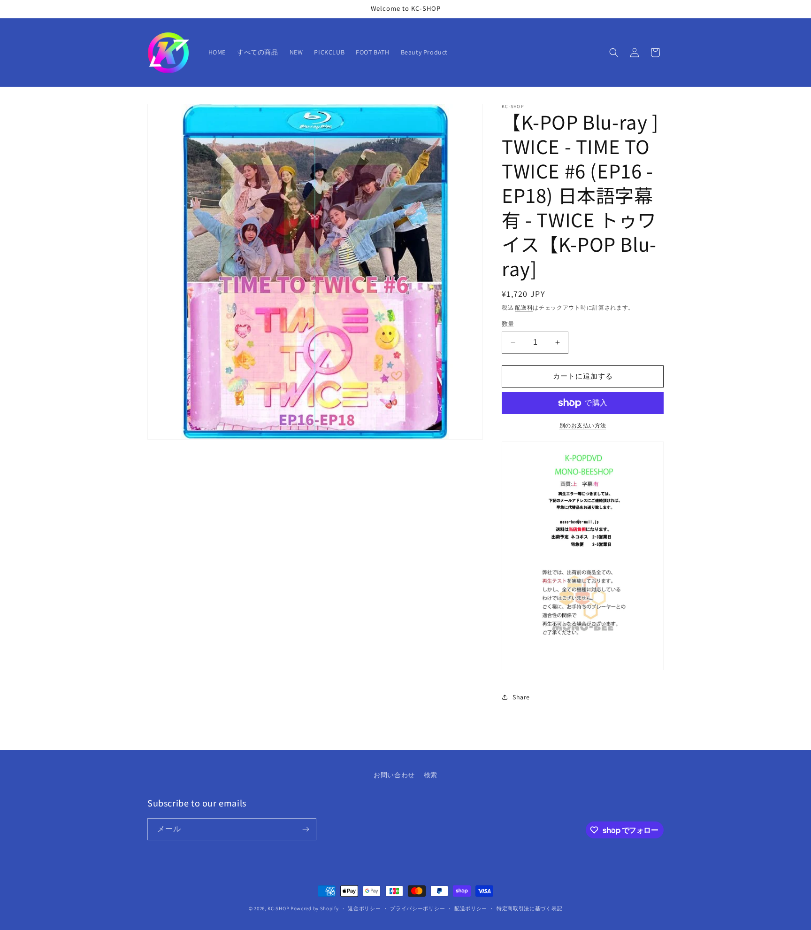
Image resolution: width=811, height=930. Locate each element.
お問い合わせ (394, 775)
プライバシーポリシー (417, 908)
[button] (614, 52)
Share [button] (521, 697)
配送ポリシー (470, 908)
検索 (430, 775)
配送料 (524, 307)
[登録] (305, 829)
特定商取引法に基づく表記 (529, 908)
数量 (508, 324)
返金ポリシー (364, 908)
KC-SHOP (278, 908)
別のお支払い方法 (582, 425)
